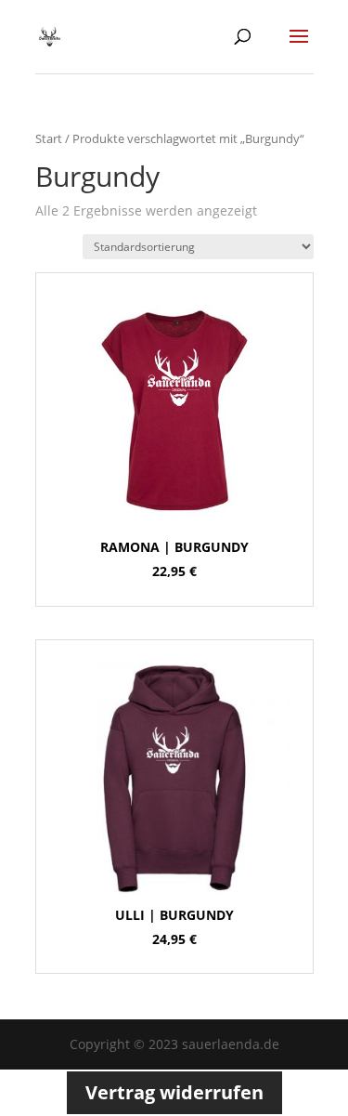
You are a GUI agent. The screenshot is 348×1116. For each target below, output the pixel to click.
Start (48, 138)
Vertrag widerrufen (174, 1092)
